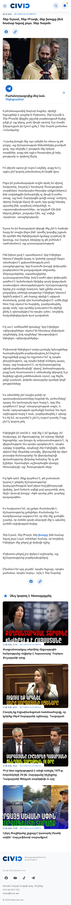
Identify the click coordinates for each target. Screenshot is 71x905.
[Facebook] (6, 877)
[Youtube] (15, 877)
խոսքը (43, 535)
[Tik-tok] (24, 877)
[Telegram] (33, 877)
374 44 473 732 (11, 890)
